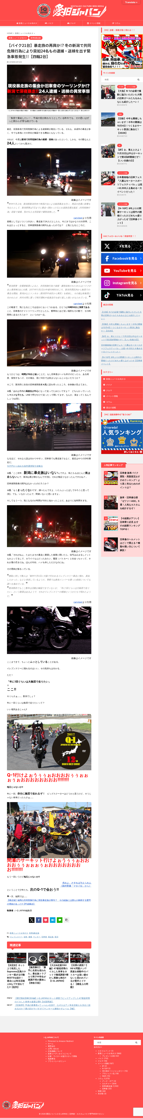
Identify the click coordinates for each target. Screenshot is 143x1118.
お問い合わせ (53, 1049)
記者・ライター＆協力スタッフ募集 (62, 1056)
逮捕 (30, 937)
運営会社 (51, 1046)
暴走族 (50, 937)
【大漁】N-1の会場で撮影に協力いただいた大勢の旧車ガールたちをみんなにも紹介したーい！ (121, 315)
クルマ (73, 23)
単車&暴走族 (34, 933)
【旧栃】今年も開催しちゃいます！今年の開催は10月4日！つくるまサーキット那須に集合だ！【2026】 (129, 125)
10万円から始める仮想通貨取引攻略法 (25, 466)
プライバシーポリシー (57, 1061)
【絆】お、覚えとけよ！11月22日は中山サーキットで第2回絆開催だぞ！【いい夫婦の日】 (121, 338)
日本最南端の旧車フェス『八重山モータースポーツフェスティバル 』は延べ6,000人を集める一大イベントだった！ (129, 184)
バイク (50, 23)
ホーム (50, 1043)
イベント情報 (95, 23)
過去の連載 (111, 407)
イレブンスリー (16, 937)
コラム (117, 23)
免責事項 (51, 1059)
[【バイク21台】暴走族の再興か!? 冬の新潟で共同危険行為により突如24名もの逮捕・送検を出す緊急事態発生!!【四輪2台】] (52, 920)
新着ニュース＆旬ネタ (28, 23)
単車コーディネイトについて (60, 1054)
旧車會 (44, 937)
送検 (25, 937)
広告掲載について (55, 1051)
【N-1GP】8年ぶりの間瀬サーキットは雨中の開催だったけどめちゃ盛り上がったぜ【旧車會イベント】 (129, 215)
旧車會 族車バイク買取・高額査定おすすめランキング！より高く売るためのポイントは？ (130, 480)
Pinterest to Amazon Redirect (61, 1041)
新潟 (56, 937)
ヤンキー (36, 937)
